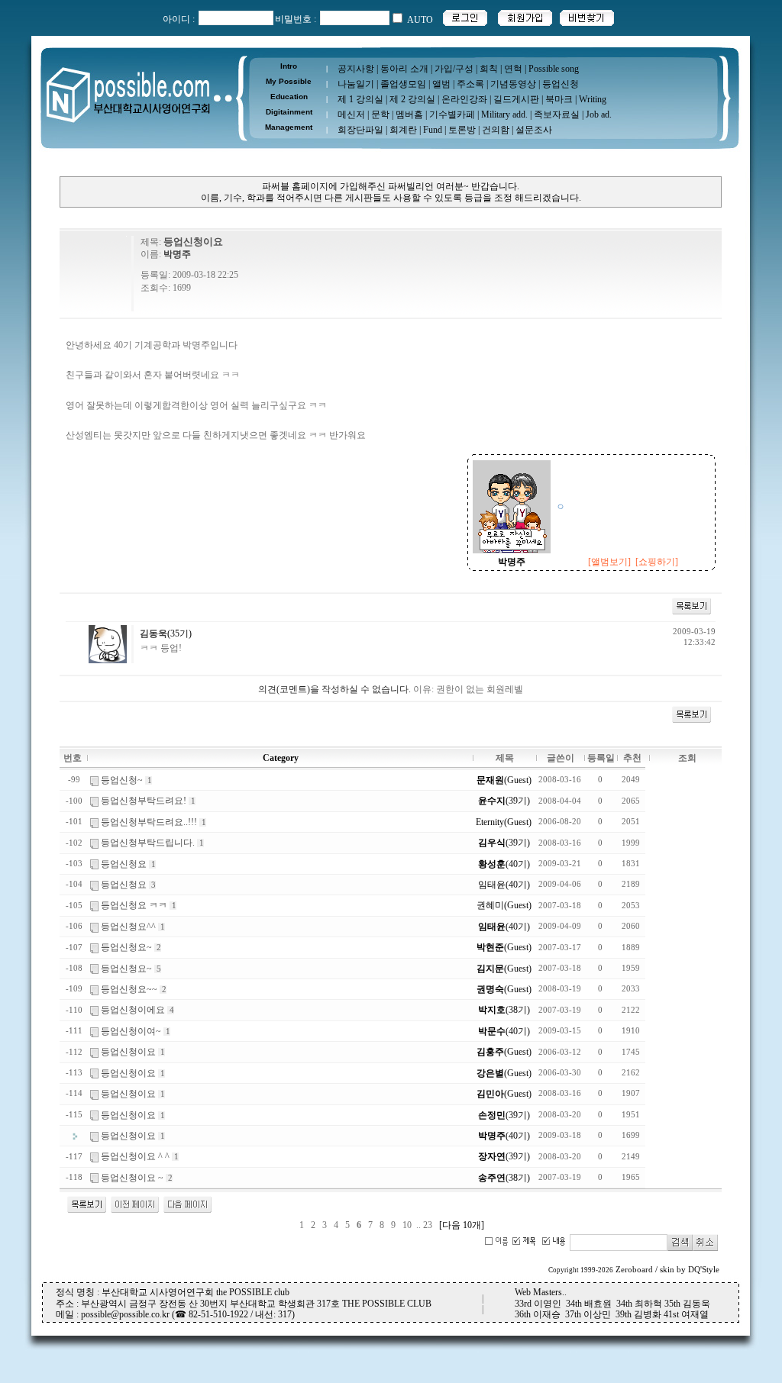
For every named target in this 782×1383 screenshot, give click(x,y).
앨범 (441, 84)
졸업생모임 (403, 84)
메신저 (351, 114)
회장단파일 (360, 129)
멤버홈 (409, 114)
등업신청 (560, 84)
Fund (432, 129)
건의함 (495, 129)
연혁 (513, 68)
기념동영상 (513, 84)
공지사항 (356, 68)
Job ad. (599, 114)
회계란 (403, 129)
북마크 (559, 99)
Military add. (504, 114)
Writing (592, 99)
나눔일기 (356, 84)
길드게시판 (516, 99)
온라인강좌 (464, 99)
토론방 (462, 129)
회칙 (489, 68)
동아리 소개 (404, 68)
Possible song (553, 68)
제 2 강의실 (412, 99)
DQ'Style (703, 1269)
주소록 (470, 84)
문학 (380, 114)
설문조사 (533, 129)
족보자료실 (557, 114)
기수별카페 (452, 114)
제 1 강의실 (360, 99)
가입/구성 (454, 68)
